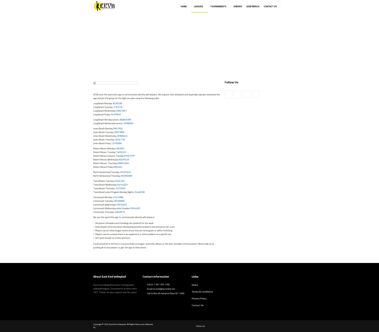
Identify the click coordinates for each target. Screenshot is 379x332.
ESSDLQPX (120, 181)
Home (195, 285)
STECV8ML (118, 197)
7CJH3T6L (118, 107)
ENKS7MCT (122, 110)
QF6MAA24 (122, 136)
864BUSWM (125, 119)
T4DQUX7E (121, 152)
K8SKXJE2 (117, 167)
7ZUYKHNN (116, 143)
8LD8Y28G (117, 103)
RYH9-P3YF (129, 156)
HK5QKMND (119, 201)
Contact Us (198, 305)
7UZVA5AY (120, 188)
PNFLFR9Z (118, 128)
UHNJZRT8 (120, 212)
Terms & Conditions (202, 291)
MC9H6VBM (126, 176)
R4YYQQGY (123, 184)
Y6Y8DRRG (128, 123)
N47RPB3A (116, 114)
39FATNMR (119, 132)
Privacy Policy (199, 298)
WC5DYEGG (125, 172)
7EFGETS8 (120, 139)
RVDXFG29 (124, 159)
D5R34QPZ (122, 204)
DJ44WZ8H (140, 192)
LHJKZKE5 (119, 148)
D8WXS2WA (123, 163)
